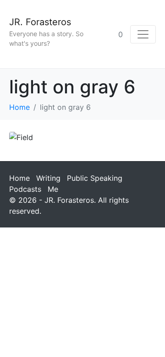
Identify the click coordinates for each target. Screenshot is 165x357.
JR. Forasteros (40, 21)
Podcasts (25, 189)
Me (53, 189)
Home (19, 178)
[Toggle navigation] (143, 34)
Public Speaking (94, 178)
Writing (48, 178)
